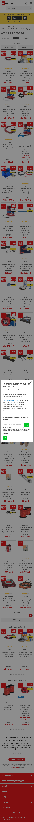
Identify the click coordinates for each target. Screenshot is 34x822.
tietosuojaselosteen (21, 432)
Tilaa (26, 425)
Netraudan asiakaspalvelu (11, 400)
